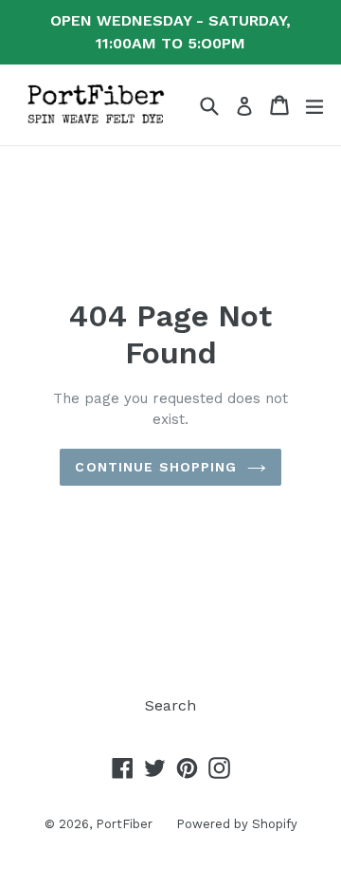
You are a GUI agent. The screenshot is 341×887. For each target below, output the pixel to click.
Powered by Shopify (236, 824)
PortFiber (124, 824)
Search (170, 705)
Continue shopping (156, 466)
